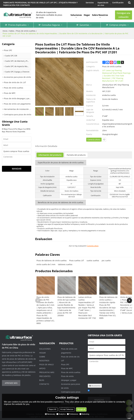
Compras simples (117, 24)
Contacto (44, 384)
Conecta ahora (94, 139)
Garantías (84, 24)
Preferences (73, 414)
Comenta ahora (92, 246)
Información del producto (50, 155)
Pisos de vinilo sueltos (25, 31)
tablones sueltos (65, 264)
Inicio (5, 31)
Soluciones (76, 15)
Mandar (16, 168)
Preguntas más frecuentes (46, 374)
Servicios (90, 2)
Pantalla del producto (76, 155)
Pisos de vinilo (46, 364)
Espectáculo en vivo (103, 3)
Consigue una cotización (123, 15)
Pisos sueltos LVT (76, 260)
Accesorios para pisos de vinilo (70, 386)
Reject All (52, 409)
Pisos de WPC (67, 368)
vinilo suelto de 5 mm (46, 264)
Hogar (87, 15)
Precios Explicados (17, 24)
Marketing (85, 414)
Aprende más (11, 383)
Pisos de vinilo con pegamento (69, 351)
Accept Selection (66, 409)
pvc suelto (106, 260)
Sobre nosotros (100, 15)
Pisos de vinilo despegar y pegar (68, 378)
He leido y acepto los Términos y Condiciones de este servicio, (109, 393)
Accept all (81, 409)
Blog (41, 380)
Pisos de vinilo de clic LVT (70, 358)
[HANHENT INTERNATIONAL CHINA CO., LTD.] (17, 15)
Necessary (51, 414)
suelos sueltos (93, 260)
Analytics (62, 414)
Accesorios (95, 386)
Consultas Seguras (51, 24)
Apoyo (42, 368)
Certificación (118, 2)
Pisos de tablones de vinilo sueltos (52, 260)
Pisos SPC (65, 364)
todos (11, 31)
